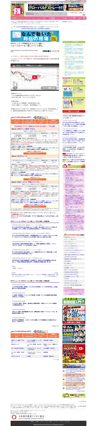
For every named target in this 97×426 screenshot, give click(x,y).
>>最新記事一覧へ (55, 326)
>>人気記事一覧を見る (80, 391)
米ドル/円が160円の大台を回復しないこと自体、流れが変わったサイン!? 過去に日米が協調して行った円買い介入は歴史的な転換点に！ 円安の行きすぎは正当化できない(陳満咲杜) (75, 379)
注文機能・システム (69, 267)
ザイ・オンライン (57, 423)
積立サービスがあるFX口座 (71, 270)
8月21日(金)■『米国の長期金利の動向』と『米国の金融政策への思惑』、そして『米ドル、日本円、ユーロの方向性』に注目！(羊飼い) (75, 375)
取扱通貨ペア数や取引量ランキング (72, 259)
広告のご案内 (67, 421)
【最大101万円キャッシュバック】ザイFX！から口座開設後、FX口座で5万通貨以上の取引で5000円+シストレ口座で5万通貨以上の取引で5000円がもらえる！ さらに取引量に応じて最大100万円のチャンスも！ (74, 210)
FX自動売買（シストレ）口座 (71, 276)
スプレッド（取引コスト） (70, 239)
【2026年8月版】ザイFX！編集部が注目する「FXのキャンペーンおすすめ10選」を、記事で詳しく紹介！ (74, 45)
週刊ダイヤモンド (50, 423)
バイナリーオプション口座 (70, 280)
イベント (20, 268)
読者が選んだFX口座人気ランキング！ (73, 283)
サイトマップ (56, 421)
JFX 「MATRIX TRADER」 (17, 348)
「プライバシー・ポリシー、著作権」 (57, 407)
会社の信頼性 (67, 261)
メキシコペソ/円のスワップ (71, 246)
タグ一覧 (61, 421)
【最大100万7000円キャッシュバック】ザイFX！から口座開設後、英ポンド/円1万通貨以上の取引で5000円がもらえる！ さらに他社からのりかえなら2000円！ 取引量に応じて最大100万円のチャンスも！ (74, 173)
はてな (50, 51)
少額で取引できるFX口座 (70, 256)
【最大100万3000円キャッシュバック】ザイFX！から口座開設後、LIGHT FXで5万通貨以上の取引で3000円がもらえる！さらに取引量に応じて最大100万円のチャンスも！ (74, 228)
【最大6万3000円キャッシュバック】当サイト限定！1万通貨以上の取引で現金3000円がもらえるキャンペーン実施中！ (74, 186)
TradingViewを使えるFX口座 (71, 272)
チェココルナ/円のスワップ (71, 248)
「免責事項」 (46, 407)
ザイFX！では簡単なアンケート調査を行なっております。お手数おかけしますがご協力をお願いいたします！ (74, 58)
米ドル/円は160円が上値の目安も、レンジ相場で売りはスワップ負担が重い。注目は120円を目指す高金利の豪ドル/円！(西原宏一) (75, 388)
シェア (45, 51)
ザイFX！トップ (14, 21)
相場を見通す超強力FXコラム (24, 21)
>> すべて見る (56, 359)
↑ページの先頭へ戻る (82, 401)
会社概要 (37, 421)
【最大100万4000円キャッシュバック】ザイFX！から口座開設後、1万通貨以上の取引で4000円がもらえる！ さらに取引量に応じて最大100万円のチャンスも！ (74, 180)
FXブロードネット (15, 356)
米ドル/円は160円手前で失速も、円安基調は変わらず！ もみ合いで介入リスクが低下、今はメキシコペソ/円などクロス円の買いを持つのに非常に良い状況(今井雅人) (75, 371)
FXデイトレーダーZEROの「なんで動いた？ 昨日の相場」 (43, 21)
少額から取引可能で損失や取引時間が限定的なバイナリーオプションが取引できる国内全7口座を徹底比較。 (74, 63)
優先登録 (55, 51)
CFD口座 (66, 278)
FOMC (14, 268)
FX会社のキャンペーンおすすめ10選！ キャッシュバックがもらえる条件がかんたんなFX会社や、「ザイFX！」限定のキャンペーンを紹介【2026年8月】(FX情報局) (75, 384)
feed (58, 51)
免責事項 (32, 421)
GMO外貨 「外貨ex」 (49, 340)
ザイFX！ (70, 423)
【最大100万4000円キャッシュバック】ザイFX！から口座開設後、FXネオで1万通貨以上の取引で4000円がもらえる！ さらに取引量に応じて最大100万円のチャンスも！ (74, 191)
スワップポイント (68, 241)
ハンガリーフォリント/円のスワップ (73, 250)
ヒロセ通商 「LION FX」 (50, 348)
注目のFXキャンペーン (69, 237)
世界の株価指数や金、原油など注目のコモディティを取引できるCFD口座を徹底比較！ (74, 53)
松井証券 (46, 352)
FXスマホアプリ (68, 265)
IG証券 (29, 356)
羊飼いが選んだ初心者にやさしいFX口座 (74, 254)
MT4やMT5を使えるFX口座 (71, 274)
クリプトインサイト (64, 423)
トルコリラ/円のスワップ (70, 243)
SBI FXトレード (15, 344)
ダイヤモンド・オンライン (41, 423)
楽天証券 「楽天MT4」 (49, 356)
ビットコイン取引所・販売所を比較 (72, 285)
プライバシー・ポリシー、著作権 (46, 421)
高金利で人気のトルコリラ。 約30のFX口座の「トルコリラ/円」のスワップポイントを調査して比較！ (74, 73)
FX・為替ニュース (68, 263)
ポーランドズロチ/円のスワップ (72, 252)
